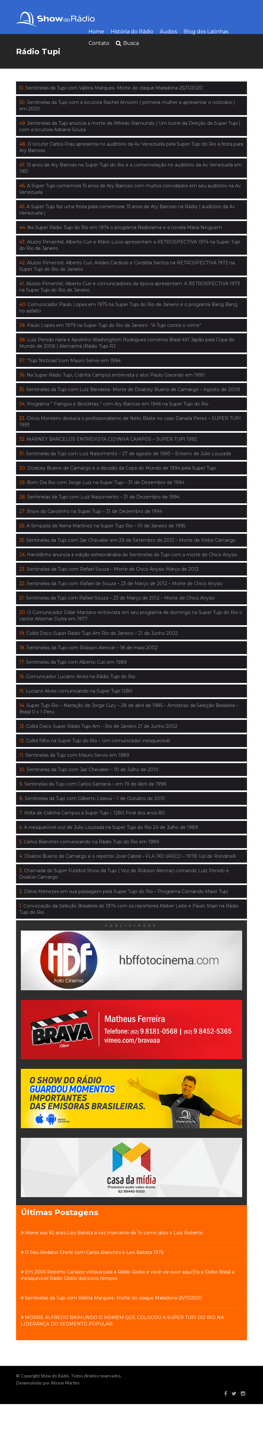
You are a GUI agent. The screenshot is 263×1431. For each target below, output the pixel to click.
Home (96, 32)
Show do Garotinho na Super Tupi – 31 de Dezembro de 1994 (90, 511)
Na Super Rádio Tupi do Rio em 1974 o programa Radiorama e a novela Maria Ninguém (120, 227)
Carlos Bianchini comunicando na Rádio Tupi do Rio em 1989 (89, 842)
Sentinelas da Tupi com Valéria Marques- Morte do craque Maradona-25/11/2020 (111, 88)
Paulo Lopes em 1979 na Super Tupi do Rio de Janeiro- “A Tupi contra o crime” (110, 325)
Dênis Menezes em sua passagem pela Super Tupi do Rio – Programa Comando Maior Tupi (123, 891)
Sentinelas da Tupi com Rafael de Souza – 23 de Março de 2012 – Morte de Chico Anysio (121, 583)
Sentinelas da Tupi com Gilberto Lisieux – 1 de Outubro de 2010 (92, 798)
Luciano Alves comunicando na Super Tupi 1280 (75, 691)
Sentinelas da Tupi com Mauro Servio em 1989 (74, 755)
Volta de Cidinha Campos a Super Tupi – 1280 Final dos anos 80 (92, 813)
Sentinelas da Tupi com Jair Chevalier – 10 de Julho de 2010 (88, 769)
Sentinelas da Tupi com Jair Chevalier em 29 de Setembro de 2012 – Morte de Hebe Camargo (127, 540)
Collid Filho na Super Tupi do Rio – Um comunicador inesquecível (94, 741)
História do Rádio (132, 32)
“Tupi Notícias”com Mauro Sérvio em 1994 (70, 360)
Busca (131, 43)
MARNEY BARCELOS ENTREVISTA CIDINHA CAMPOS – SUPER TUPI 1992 (108, 439)
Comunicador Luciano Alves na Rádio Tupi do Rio (77, 676)
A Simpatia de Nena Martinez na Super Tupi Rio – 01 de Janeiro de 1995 (102, 526)
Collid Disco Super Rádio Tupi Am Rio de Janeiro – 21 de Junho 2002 (98, 633)
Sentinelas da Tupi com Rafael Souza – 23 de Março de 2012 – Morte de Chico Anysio (117, 598)
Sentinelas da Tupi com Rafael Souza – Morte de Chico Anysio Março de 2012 (109, 569)
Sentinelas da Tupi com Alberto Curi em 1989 (73, 662)
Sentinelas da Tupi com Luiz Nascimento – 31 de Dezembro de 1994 (99, 497)
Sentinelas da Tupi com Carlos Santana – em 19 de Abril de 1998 (92, 784)
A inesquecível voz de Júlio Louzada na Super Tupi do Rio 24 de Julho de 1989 (108, 827)
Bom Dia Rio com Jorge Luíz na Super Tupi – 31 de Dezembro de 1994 (101, 482)
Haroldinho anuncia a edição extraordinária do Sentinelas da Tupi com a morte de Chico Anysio (128, 555)
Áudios (168, 32)
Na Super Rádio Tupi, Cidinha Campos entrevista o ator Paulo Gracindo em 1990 (112, 375)
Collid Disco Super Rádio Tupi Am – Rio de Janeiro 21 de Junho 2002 (98, 726)
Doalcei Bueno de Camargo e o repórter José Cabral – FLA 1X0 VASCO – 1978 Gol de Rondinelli (127, 856)
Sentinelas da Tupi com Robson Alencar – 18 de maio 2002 (88, 648)
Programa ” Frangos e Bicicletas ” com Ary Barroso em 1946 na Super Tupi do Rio (113, 404)
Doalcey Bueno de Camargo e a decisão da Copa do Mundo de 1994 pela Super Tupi (117, 468)
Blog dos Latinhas (205, 32)
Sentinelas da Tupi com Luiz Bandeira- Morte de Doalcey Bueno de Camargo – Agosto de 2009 (129, 389)
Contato (99, 43)
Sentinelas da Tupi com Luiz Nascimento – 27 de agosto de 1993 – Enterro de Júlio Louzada (125, 453)
